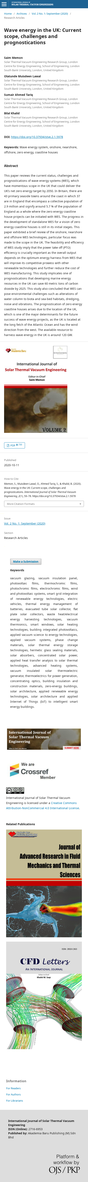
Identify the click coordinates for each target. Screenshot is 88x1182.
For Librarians (14, 1100)
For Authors (13, 1094)
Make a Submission (25, 561)
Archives (22, 13)
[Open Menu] (4, 4)
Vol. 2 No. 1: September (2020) (50, 13)
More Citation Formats (21, 504)
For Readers (13, 1088)
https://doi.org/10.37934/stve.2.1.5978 (37, 137)
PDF (16, 445)
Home (8, 13)
